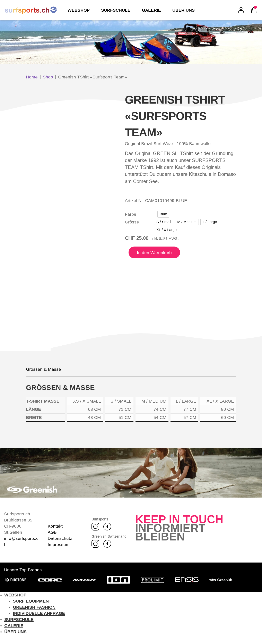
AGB (52, 532)
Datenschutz (60, 538)
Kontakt (55, 526)
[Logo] (31, 10)
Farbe (130, 214)
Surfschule (19, 619)
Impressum (59, 544)
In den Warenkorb (154, 252)
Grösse (132, 222)
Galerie (13, 625)
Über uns (15, 631)
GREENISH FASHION (34, 607)
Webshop (15, 595)
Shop (48, 77)
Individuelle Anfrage (39, 613)
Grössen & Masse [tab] (43, 369)
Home (32, 77)
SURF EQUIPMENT (32, 601)
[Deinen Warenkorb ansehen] (254, 10)
